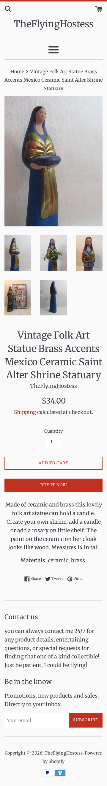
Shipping (25, 412)
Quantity (53, 431)
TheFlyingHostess (54, 24)
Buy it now (53, 485)
